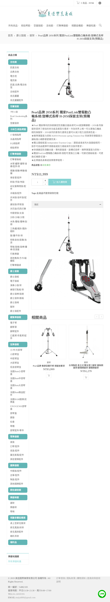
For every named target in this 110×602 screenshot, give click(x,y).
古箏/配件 (14, 475)
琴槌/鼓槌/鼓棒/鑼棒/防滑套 (18, 248)
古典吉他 (14, 72)
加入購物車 (61, 182)
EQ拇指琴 (15, 143)
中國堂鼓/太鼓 (17, 213)
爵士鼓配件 (15, 311)
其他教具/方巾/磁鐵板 (18, 259)
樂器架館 (14, 497)
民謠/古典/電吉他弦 (18, 86)
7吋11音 (14, 112)
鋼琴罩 (13, 327)
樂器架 (13, 507)
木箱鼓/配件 (16, 193)
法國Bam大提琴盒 (17, 386)
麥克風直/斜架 (17, 527)
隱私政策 (71, 578)
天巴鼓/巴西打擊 (18, 209)
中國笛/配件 (16, 471)
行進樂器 (14, 254)
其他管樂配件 (16, 459)
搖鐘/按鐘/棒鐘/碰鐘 (18, 172)
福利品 (13, 542)
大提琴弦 (14, 363)
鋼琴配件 (14, 331)
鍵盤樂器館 (15, 317)
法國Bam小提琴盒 (17, 372)
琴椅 (12, 511)
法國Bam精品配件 (17, 393)
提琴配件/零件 (17, 430)
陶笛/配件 (14, 479)
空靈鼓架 (14, 123)
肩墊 (12, 417)
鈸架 (32, 35)
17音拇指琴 (15, 135)
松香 (12, 422)
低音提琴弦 (15, 367)
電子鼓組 (14, 281)
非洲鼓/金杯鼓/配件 (18, 198)
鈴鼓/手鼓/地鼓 (17, 182)
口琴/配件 (14, 446)
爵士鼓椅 (14, 302)
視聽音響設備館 (17, 518)
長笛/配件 (14, 451)
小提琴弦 (14, 354)
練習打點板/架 (17, 289)
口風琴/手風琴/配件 (18, 336)
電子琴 (13, 323)
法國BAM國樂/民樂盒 (18, 400)
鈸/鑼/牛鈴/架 (16, 235)
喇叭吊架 (14, 536)
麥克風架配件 (16, 532)
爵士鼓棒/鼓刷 (17, 294)
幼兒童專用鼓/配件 (18, 187)
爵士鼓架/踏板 (17, 298)
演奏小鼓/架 (16, 285)
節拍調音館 (15, 490)
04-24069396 (19, 594)
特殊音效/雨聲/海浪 (18, 241)
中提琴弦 (14, 358)
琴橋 (12, 426)
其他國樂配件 (16, 484)
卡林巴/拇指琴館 (18, 129)
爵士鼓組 (14, 277)
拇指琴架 (14, 148)
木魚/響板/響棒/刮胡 (18, 222)
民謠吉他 (14, 67)
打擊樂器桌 (15, 265)
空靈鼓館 (14, 106)
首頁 (10, 35)
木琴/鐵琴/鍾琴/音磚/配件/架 (18, 165)
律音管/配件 (16, 177)
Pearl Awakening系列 (18, 117)
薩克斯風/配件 (17, 455)
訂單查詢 (60, 578)
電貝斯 (13, 80)
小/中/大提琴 (16, 350)
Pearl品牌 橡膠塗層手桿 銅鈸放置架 (49, 366)
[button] (49, 375)
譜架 (12, 503)
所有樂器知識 (14, 561)
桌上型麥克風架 (17, 523)
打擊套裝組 (15, 159)
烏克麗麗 (14, 96)
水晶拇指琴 (15, 139)
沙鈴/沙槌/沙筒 (17, 217)
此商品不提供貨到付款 (47, 193)
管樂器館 (14, 436)
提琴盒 (13, 413)
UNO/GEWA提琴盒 (18, 407)
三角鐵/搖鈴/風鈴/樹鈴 (18, 229)
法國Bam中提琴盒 (17, 379)
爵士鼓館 (21, 35)
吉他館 (13, 62)
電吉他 (13, 76)
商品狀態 (36, 165)
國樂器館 (14, 465)
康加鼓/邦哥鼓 (17, 204)
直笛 (12, 442)
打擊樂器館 (15, 154)
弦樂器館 (14, 344)
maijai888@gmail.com (26, 597)
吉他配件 (14, 92)
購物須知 (81, 578)
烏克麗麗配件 (16, 100)
